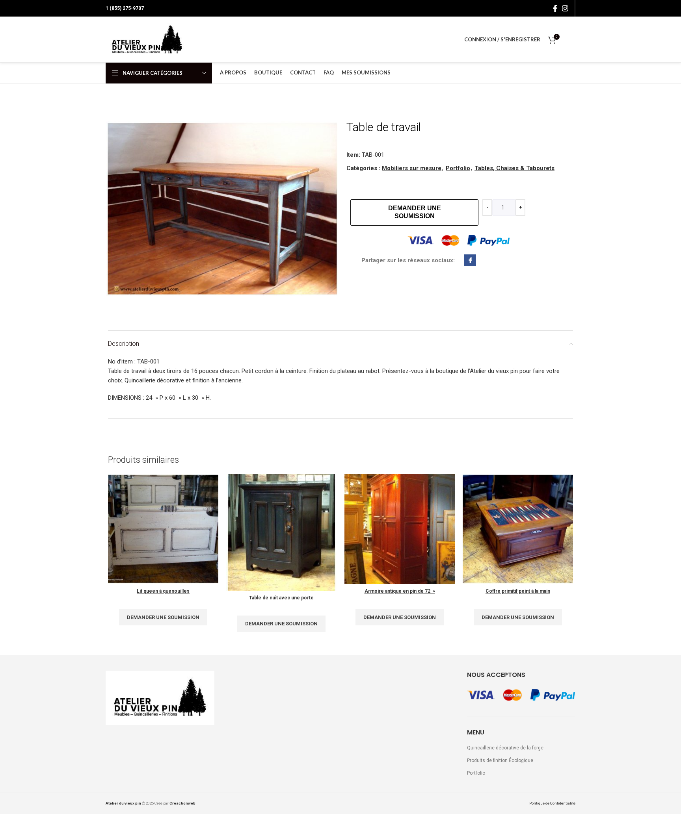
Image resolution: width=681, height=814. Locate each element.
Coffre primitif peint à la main (518, 591)
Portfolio (458, 168)
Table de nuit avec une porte (281, 598)
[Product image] (163, 529)
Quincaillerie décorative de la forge (505, 748)
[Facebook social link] (555, 8)
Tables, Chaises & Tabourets (514, 168)
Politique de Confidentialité (552, 803)
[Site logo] (147, 39)
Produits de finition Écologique (500, 760)
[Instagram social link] (565, 8)
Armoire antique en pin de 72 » (400, 591)
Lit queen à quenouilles (163, 591)
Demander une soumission (414, 212)
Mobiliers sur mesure (411, 168)
